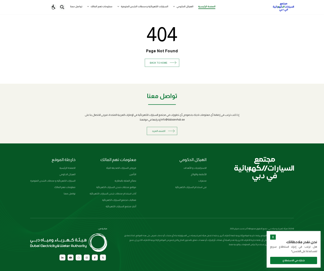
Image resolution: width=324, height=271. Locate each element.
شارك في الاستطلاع (294, 260)
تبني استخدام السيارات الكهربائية (191, 187)
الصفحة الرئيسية (67, 168)
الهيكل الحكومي (67, 174)
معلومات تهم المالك (64, 187)
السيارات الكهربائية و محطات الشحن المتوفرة (52, 180)
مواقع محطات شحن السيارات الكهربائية (116, 187)
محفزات (202, 180)
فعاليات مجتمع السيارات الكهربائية (119, 200)
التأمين (132, 174)
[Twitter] (103, 257)
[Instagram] (87, 257)
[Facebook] (95, 257)
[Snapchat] (79, 257)
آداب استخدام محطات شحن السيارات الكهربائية (113, 193)
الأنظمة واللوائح (199, 174)
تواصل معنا (69, 193)
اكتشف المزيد (158, 131)
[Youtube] (71, 257)
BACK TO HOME (158, 62)
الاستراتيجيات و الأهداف (195, 168)
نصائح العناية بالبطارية (125, 180)
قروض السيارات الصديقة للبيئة (121, 168)
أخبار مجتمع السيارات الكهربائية (121, 206)
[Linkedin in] (62, 257)
